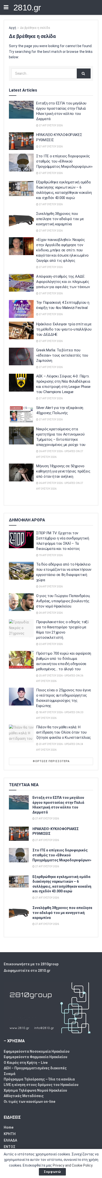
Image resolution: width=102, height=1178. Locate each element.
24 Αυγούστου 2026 (50, 612)
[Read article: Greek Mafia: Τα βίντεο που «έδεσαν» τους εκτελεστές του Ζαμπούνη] (21, 357)
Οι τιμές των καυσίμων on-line (29, 1102)
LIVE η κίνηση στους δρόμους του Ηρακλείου (41, 1085)
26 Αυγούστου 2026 (50, 586)
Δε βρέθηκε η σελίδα (35, 28)
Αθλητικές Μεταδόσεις (24, 1096)
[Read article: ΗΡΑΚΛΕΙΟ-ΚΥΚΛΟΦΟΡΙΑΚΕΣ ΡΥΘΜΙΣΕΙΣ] (21, 141)
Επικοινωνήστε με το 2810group (31, 964)
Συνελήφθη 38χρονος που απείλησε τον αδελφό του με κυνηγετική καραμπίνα (60, 218)
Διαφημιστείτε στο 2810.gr (27, 971)
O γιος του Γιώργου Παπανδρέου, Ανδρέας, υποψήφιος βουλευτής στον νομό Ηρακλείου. (63, 601)
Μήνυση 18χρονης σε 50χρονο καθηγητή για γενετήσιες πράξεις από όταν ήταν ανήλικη (63, 471)
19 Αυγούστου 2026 (50, 555)
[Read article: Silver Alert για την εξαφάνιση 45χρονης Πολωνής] (21, 414)
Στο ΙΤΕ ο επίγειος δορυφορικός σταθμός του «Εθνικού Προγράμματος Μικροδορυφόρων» (64, 161)
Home (8, 1127)
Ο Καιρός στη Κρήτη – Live (26, 1063)
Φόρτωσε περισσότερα (51, 761)
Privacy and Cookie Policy (72, 1165)
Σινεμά (9, 1074)
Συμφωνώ (52, 1172)
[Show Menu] (6, 7)
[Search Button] (84, 73)
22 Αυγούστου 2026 (50, 644)
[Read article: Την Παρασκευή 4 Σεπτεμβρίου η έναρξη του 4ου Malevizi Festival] (21, 309)
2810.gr (27, 7)
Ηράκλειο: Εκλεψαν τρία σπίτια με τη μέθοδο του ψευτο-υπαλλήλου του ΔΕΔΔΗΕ (63, 329)
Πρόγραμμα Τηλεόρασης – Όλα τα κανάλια (39, 1079)
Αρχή (12, 28)
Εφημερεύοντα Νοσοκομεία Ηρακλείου (37, 1051)
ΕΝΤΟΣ (9, 1147)
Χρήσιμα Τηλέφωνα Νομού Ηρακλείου (35, 1090)
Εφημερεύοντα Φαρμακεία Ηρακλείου (35, 1057)
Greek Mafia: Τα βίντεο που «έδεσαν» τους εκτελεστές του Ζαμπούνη (62, 355)
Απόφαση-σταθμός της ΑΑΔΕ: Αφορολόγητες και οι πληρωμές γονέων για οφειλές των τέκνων (63, 281)
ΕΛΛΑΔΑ (10, 1140)
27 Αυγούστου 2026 (50, 125)
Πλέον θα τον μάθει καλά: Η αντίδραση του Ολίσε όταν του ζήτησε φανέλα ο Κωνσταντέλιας (63, 732)
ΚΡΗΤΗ (10, 1134)
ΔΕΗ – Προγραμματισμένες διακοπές (35, 1068)
